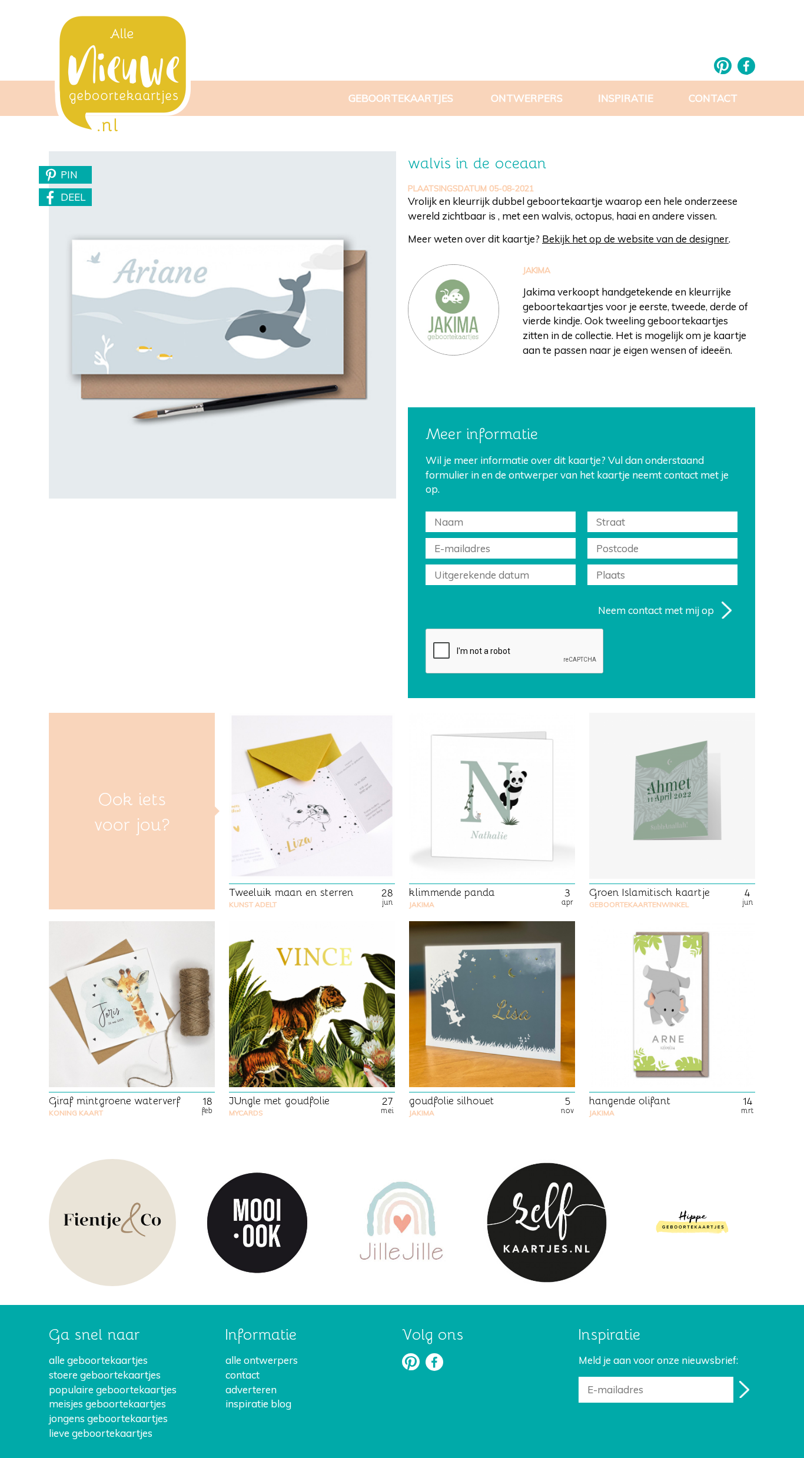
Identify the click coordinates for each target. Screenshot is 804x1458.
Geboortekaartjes (400, 98)
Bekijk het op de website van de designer (635, 239)
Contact (713, 98)
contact (242, 1375)
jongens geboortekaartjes (108, 1418)
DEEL (73, 197)
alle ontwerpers (261, 1360)
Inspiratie (625, 98)
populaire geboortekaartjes (113, 1389)
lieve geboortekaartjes (100, 1433)
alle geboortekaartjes (98, 1360)
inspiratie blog (258, 1403)
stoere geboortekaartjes (105, 1375)
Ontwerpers (527, 98)
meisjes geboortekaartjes (107, 1403)
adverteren (251, 1389)
